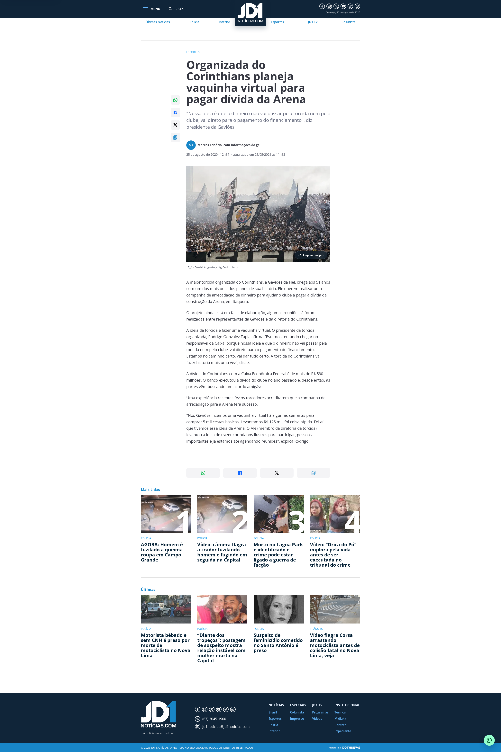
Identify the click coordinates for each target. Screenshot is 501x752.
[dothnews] (351, 748)
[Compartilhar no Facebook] (175, 112)
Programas (320, 712)
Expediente (342, 731)
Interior (224, 22)
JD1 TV (313, 22)
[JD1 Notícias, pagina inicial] (158, 714)
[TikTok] (350, 6)
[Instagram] (329, 6)
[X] (336, 6)
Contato (340, 725)
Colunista (348, 22)
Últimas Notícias (158, 22)
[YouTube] (343, 6)
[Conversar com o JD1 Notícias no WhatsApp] (489, 740)
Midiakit (340, 718)
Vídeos (317, 718)
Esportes (277, 22)
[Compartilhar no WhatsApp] (175, 100)
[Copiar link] (175, 137)
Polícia (194, 22)
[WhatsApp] (357, 6)
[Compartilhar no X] (175, 125)
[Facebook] (322, 6)
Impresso (297, 718)
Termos (340, 712)
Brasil (273, 712)
